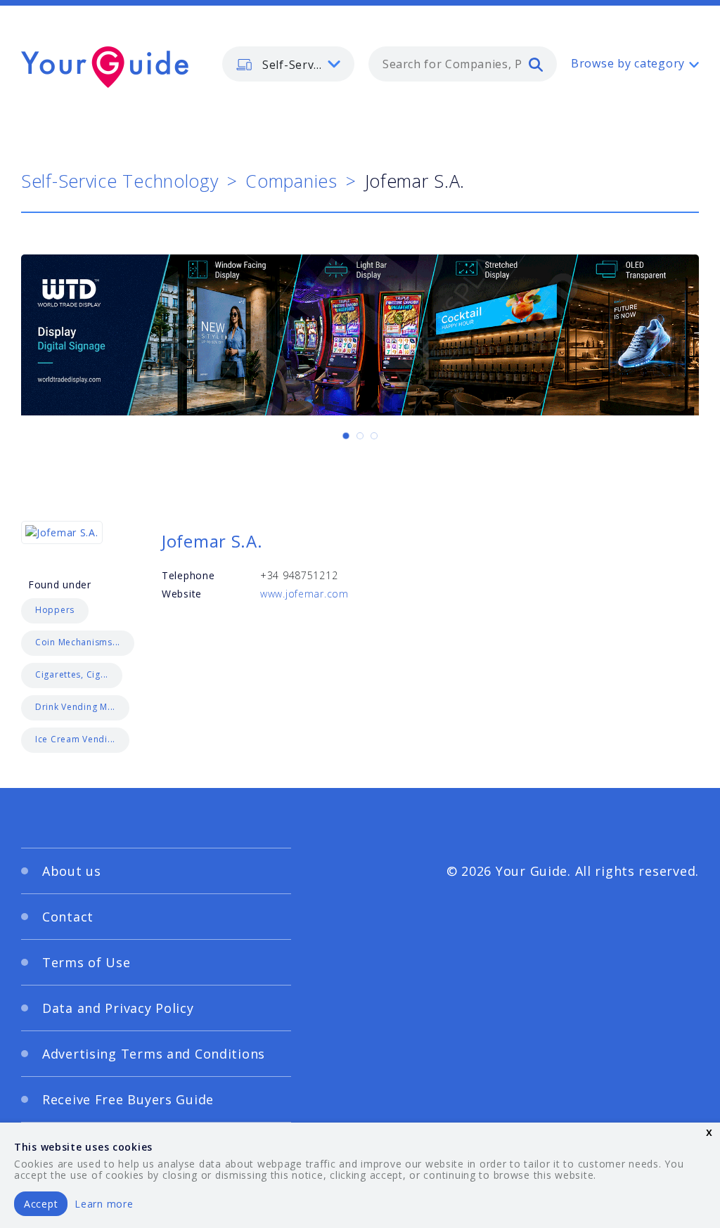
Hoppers (55, 610)
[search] (536, 64)
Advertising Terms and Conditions (153, 1053)
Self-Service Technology (120, 181)
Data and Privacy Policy (118, 1008)
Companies (291, 181)
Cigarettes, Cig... (71, 674)
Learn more (104, 1203)
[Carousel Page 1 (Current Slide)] (345, 435)
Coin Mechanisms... (77, 642)
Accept (41, 1203)
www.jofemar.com (304, 593)
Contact (68, 916)
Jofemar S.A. (212, 540)
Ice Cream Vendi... (75, 739)
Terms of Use (86, 962)
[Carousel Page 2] (360, 435)
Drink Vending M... (75, 707)
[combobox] (462, 64)
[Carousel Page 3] (374, 435)
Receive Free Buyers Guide (128, 1099)
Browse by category (628, 63)
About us (71, 870)
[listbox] (288, 64)
